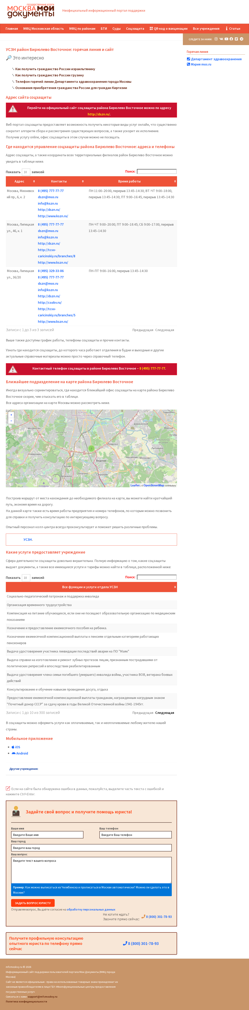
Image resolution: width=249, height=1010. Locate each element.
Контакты (59, 181)
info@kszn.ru (48, 203)
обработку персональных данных (91, 909)
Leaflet (135, 485)
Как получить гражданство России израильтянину (55, 69)
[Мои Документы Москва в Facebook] (231, 39)
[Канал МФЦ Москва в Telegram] (241, 39)
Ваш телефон (108, 828)
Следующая (164, 712)
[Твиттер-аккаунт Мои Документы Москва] (236, 39)
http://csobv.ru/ (50, 302)
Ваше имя (17, 828)
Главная (12, 28)
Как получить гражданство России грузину (49, 75)
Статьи (234, 28)
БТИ (104, 28)
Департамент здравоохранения (216, 59)
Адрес (19, 181)
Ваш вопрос (19, 854)
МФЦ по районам (82, 28)
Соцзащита (135, 28)
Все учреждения (206, 28)
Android (22, 753)
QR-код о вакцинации (170, 28)
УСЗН (28, 539)
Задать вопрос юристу (33, 903)
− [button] (11, 420)
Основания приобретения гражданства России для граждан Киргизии (71, 87)
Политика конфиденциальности (26, 1001)
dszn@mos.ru (48, 197)
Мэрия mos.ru (200, 64)
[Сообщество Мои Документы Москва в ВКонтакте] (221, 39)
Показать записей (25, 172)
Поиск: (130, 171)
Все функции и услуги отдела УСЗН (90, 587)
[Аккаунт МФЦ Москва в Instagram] (216, 39)
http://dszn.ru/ (99, 114)
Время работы (129, 181)
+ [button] (11, 414)
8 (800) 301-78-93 (158, 916)
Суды (116, 28)
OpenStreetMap (154, 485)
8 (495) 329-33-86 (51, 271)
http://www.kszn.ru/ (53, 216)
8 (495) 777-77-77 (51, 190)
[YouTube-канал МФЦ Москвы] (226, 39)
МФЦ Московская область (43, 28)
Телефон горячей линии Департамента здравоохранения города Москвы (73, 81)
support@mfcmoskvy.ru (42, 996)
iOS (17, 747)
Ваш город (18, 841)
